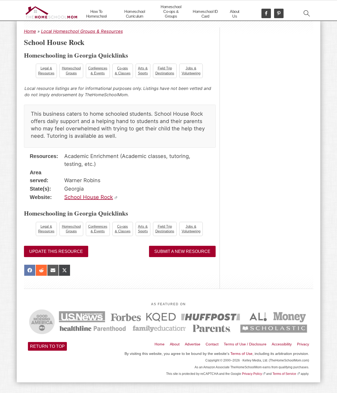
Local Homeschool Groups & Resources (82, 31)
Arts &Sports (143, 70)
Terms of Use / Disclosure (245, 344)
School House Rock (88, 197)
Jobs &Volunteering (191, 70)
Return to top (47, 346)
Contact (212, 344)
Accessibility (282, 344)
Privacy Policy (252, 374)
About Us (234, 13)
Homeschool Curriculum (134, 13)
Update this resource (56, 251)
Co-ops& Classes (123, 70)
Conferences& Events (97, 70)
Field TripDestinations (164, 70)
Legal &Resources (46, 70)
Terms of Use (241, 353)
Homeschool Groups (71, 70)
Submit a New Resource (182, 251)
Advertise (192, 344)
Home (30, 31)
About (175, 344)
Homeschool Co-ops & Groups (171, 11)
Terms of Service (284, 374)
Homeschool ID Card (205, 13)
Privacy (303, 344)
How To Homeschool (96, 13)
